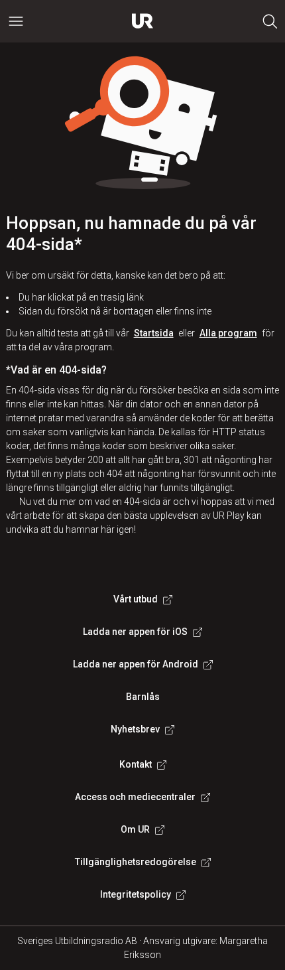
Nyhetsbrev (135, 729)
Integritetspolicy (135, 894)
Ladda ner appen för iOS (135, 631)
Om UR (135, 829)
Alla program (228, 333)
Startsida (154, 333)
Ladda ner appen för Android (135, 664)
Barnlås (143, 696)
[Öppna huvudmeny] (16, 21)
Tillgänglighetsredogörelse (135, 862)
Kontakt (135, 764)
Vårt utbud (135, 599)
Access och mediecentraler (135, 797)
